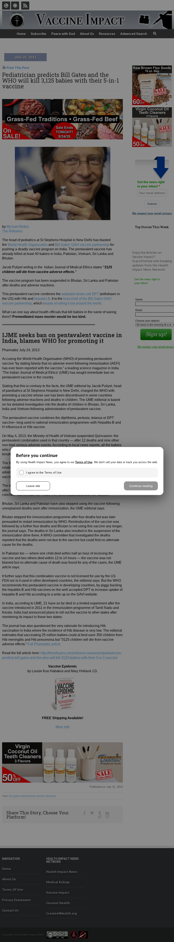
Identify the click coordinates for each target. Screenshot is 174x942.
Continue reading (141, 486)
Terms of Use (83, 462)
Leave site (33, 486)
